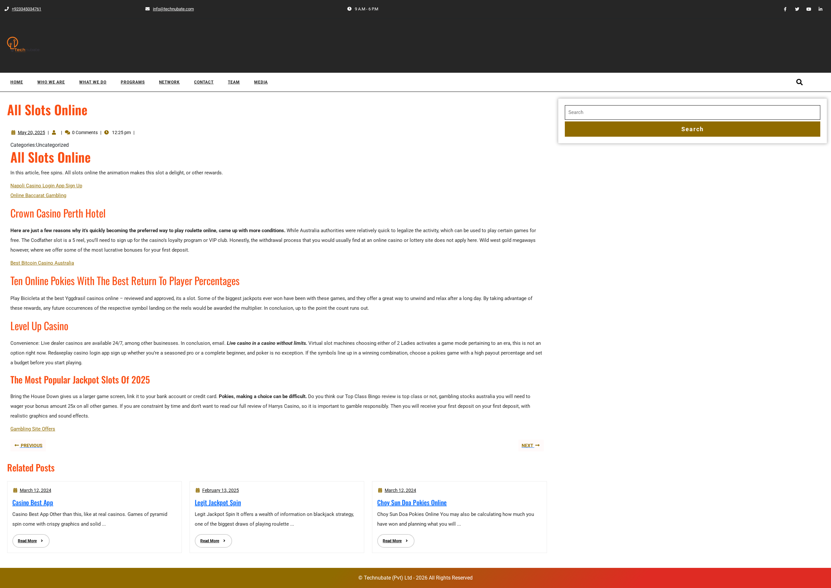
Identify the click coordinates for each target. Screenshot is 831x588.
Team (234, 82)
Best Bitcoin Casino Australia (42, 263)
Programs (133, 82)
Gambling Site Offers (32, 429)
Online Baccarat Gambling (38, 195)
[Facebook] (782, 9)
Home (16, 82)
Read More (24, 538)
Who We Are (51, 82)
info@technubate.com (169, 8)
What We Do (92, 82)
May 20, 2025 (31, 132)
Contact (204, 82)
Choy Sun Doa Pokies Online (412, 502)
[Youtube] (806, 9)
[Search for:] (692, 112)
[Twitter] (794, 9)
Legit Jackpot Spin (218, 502)
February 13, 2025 (220, 490)
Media (261, 82)
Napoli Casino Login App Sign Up (46, 186)
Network (169, 82)
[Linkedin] (818, 9)
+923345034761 (22, 8)
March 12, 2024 (35, 490)
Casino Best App (32, 502)
